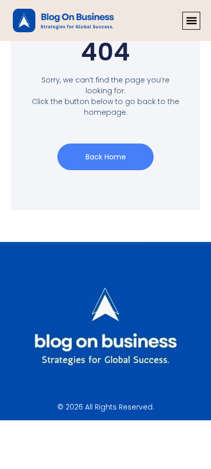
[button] (191, 21)
